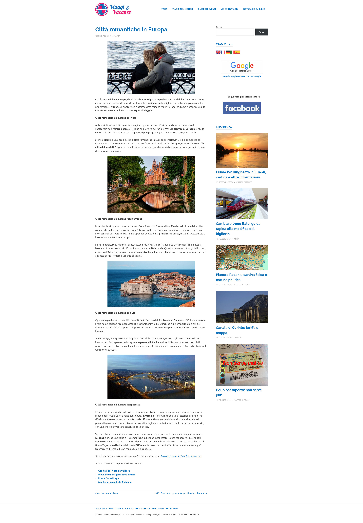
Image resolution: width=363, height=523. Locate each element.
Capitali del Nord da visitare (114, 470)
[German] (228, 51)
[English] (218, 51)
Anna (236, 239)
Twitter (164, 456)
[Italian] (232, 51)
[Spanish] (237, 51)
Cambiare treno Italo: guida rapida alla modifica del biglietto (238, 229)
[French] (223, 51)
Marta (117, 36)
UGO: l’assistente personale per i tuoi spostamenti (180, 492)
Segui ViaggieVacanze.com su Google (242, 76)
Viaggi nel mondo (182, 9)
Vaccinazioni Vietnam (108, 492)
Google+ (185, 456)
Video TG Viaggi (229, 9)
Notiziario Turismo (254, 9)
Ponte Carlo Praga (108, 478)
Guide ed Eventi (207, 9)
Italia (164, 9)
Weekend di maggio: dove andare (116, 474)
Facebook (174, 456)
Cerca (219, 26)
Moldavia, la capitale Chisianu (115, 482)
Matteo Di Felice (244, 182)
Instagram (195, 456)
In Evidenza (224, 127)
